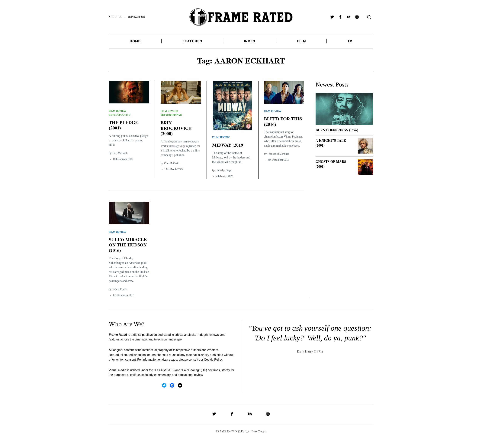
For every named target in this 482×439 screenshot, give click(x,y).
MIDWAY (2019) (228, 144)
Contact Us (136, 17)
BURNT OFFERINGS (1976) (337, 130)
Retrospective (119, 114)
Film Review (117, 110)
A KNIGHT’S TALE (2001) (331, 143)
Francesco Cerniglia (278, 153)
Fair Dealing (190, 370)
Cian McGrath (119, 153)
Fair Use (160, 370)
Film (301, 41)
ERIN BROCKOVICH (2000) (176, 128)
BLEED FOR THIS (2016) (283, 121)
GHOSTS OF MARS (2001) (331, 164)
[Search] (369, 17)
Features (192, 41)
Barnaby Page (223, 170)
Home (135, 41)
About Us (115, 17)
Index (249, 41)
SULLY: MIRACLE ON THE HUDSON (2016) (128, 245)
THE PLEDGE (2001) (123, 125)
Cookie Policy (213, 359)
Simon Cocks (119, 289)
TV (350, 41)
